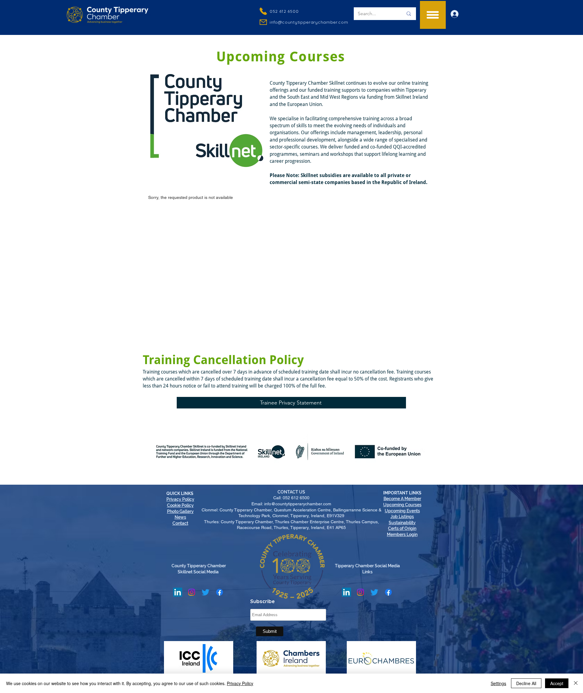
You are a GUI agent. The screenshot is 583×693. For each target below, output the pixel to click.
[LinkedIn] (177, 592)
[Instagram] (191, 592)
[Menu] (433, 15)
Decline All (526, 683)
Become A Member (402, 498)
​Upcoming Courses (402, 504)
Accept (556, 683)
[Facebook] (219, 592)
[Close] (575, 683)
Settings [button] (498, 683)
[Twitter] (205, 592)
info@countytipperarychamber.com (309, 22)
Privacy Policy (240, 683)
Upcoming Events (402, 510)
